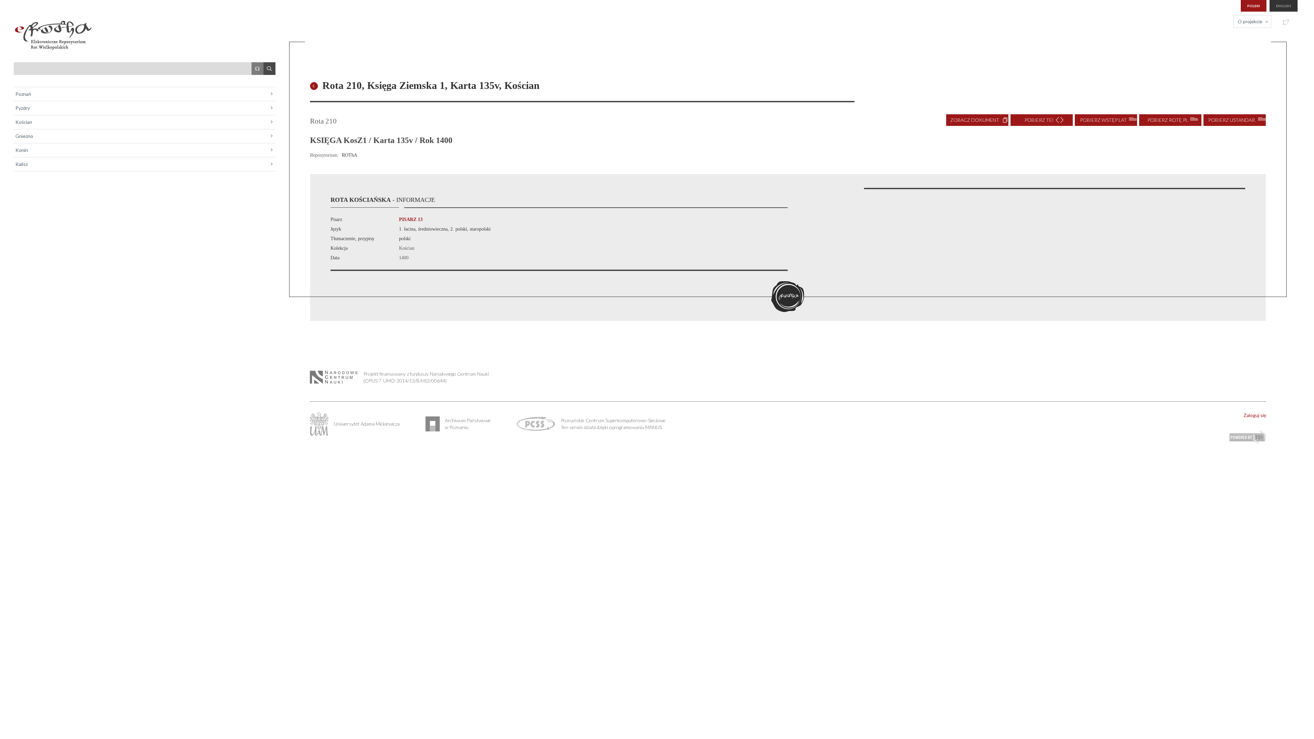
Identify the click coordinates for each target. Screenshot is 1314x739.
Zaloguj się (1255, 415)
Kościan (23, 122)
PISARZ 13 (411, 219)
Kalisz (21, 164)
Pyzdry (22, 108)
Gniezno (24, 136)
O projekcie (1250, 21)
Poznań (23, 94)
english (1283, 6)
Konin (21, 150)
